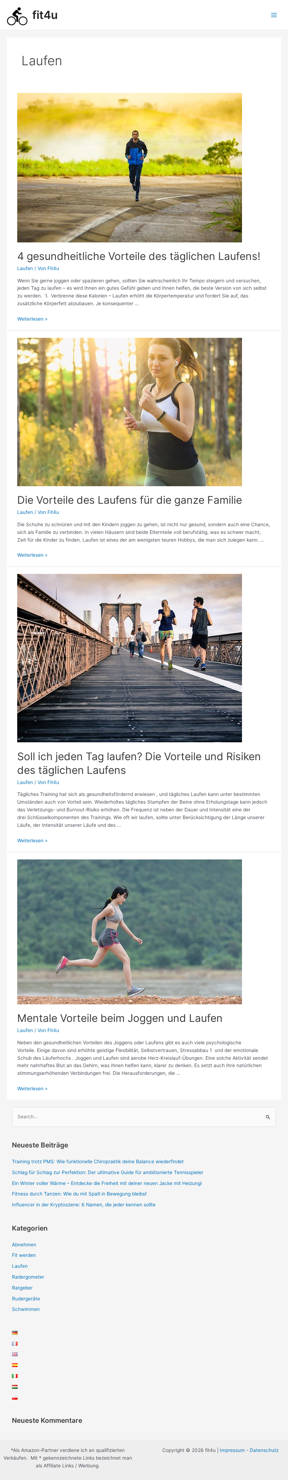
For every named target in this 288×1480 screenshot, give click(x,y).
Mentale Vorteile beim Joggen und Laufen (120, 1018)
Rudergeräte (26, 1298)
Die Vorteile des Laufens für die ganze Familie (129, 500)
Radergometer (28, 1277)
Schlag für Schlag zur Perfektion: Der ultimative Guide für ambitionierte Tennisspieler (107, 1172)
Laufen (25, 268)
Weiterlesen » (32, 319)
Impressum (232, 1450)
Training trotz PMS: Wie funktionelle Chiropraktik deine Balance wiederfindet (98, 1161)
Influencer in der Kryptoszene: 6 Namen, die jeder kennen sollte (84, 1204)
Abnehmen (24, 1244)
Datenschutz (264, 1450)
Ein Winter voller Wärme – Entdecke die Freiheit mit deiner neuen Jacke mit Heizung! (107, 1183)
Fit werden (24, 1255)
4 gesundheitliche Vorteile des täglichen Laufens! (138, 256)
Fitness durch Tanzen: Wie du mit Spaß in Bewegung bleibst (79, 1194)
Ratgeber (22, 1288)
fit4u (45, 15)
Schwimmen (26, 1309)
